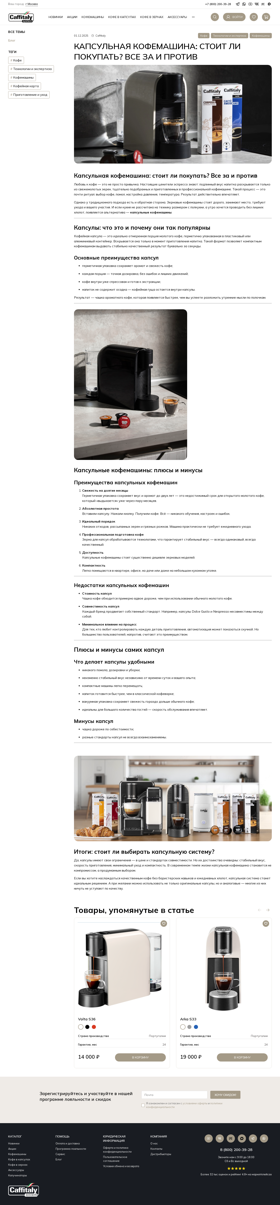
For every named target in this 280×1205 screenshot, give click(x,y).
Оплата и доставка (68, 1143)
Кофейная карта (26, 86)
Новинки (56, 17)
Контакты (156, 1148)
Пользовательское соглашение (115, 1158)
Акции (72, 17)
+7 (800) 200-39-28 (218, 4)
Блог (11, 41)
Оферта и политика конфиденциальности (117, 1149)
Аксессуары (177, 17)
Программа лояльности (71, 1148)
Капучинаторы (17, 1175)
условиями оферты (195, 1103)
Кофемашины (93, 17)
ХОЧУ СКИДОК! (225, 1095)
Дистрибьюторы (160, 1154)
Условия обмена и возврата (121, 1166)
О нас (154, 1143)
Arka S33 (188, 1018)
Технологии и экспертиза (229, 35)
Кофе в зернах (151, 17)
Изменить (23, 4)
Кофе (203, 35)
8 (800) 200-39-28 (236, 1149)
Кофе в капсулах (122, 17)
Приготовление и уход (30, 95)
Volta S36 (87, 1018)
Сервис (60, 1154)
